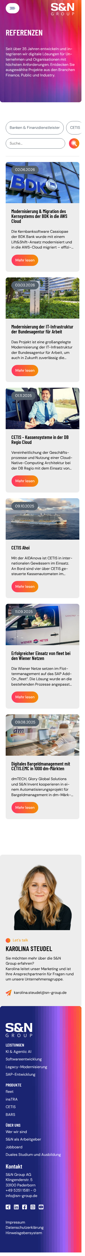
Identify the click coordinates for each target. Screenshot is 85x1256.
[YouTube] (42, 1207)
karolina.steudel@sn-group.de (40, 992)
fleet (9, 1091)
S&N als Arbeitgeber (23, 1139)
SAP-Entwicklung (20, 1074)
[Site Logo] (41, 1030)
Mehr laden (42, 833)
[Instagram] (33, 1207)
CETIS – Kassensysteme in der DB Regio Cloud (40, 439)
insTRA (12, 1099)
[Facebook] (25, 1207)
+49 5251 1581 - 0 (21, 1190)
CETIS (11, 1106)
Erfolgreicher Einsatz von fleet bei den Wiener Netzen (40, 655)
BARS (10, 1114)
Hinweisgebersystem (24, 1232)
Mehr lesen (24, 260)
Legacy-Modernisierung (26, 1066)
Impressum (15, 1222)
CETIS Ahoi (20, 547)
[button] (12, 8)
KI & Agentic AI (18, 1051)
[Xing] (9, 1207)
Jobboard (14, 1147)
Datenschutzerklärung (25, 1227)
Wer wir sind (16, 1131)
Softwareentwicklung (24, 1059)
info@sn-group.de (21, 1195)
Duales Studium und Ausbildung (33, 1154)
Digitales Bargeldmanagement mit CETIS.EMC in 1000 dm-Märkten (40, 766)
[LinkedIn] (17, 1207)
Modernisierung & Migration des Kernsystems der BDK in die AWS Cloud (39, 216)
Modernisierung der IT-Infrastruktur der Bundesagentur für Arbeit (42, 329)
